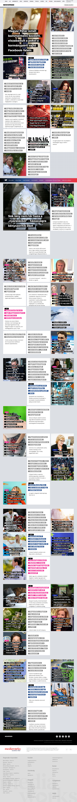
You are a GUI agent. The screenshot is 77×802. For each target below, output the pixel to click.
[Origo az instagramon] (63, 736)
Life (10, 1)
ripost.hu (54, 770)
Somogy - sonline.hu (8, 783)
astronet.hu (30, 782)
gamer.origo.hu (31, 788)
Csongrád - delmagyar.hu (9, 767)
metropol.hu (55, 772)
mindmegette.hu (31, 793)
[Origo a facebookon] (57, 736)
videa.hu (54, 787)
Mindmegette (15, 1)
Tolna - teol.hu (6, 787)
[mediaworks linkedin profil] (70, 749)
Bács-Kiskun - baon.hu (8, 760)
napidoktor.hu (31, 791)
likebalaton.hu (31, 789)
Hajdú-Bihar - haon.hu (8, 774)
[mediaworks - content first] (13, 749)
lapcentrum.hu (55, 788)
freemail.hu (55, 783)
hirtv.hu (29, 764)
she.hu (54, 776)
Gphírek (42, 1)
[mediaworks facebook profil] (66, 749)
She (46, 1)
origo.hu (30, 765)
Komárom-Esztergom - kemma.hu (11, 780)
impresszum (64, 740)
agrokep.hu (30, 775)
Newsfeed (26, 1)
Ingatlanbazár (57, 1)
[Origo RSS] (69, 736)
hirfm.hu (54, 798)
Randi (51, 1)
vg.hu (29, 773)
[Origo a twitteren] (60, 736)
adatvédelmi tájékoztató (38, 740)
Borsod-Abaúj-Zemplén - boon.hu (11, 765)
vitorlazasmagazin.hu (57, 757)
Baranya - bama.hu (7, 762)
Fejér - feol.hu (6, 771)
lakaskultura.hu (31, 786)
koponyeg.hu (55, 785)
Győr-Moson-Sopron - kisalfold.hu (11, 773)
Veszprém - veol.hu (7, 791)
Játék (63, 1)
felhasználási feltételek (49, 740)
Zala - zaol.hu (6, 792)
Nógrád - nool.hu (7, 782)
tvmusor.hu (55, 761)
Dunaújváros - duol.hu (8, 769)
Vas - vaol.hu (6, 789)
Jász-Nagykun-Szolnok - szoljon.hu (11, 778)
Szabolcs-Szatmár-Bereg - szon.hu (11, 785)
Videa (21, 1)
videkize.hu (55, 759)
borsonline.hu (55, 768)
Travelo (37, 1)
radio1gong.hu (55, 796)
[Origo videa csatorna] (66, 736)
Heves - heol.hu (7, 776)
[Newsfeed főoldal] (8, 736)
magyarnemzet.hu (32, 760)
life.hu (53, 774)
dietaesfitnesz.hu (32, 797)
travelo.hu (30, 795)
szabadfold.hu (31, 762)
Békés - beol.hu (6, 764)
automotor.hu (31, 784)
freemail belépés (69, 5)
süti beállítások (58, 740)
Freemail (31, 1)
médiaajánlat (69, 740)
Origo (6, 1)
